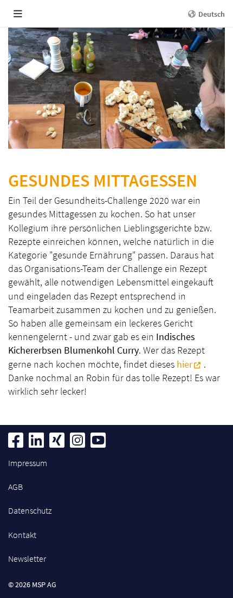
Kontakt (22, 534)
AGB (15, 486)
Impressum (27, 462)
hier (184, 364)
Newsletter (27, 558)
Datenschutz (29, 510)
